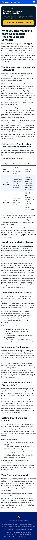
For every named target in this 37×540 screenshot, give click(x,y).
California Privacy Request (11, 536)
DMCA (20, 534)
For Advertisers (27, 534)
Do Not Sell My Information (26, 536)
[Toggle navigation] (34, 2)
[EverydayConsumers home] (10, 2)
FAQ (7, 532)
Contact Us (19, 532)
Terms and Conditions (11, 534)
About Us (12, 532)
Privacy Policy (27, 532)
